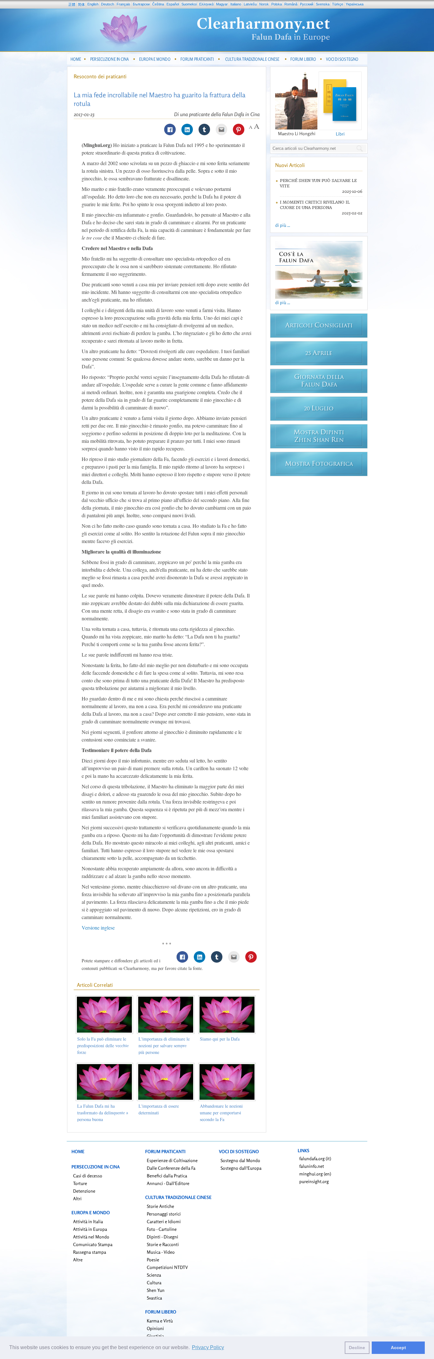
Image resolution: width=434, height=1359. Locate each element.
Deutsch (107, 4)
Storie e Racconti (163, 1244)
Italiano (235, 4)
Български (141, 4)
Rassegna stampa (89, 1252)
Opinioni (155, 1328)
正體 (71, 4)
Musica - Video (161, 1252)
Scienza (154, 1275)
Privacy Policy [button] (208, 1347)
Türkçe (337, 4)
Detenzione (84, 1191)
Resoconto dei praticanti (100, 76)
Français (123, 4)
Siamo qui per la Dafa (220, 1039)
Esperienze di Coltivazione (172, 1160)
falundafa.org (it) (315, 1158)
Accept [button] (398, 1347)
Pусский (306, 4)
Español (172, 4)
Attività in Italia (88, 1221)
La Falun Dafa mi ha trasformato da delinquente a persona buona (102, 1112)
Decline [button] (357, 1347)
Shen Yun (156, 1290)
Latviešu (250, 4)
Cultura (154, 1282)
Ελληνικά (206, 4)
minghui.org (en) (315, 1173)
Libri (340, 133)
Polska (276, 4)
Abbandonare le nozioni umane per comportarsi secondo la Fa (221, 1112)
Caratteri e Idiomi (164, 1221)
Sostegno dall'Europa (240, 1168)
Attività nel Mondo (91, 1236)
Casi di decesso (87, 1175)
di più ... (282, 225)
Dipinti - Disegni (162, 1236)
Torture (80, 1183)
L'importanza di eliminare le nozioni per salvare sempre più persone (164, 1045)
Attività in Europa (90, 1229)
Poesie (153, 1259)
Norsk (264, 4)
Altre (78, 1259)
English (92, 4)
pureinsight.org (314, 1181)
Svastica (154, 1297)
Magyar (222, 4)
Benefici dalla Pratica (167, 1175)
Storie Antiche (160, 1206)
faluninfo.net (311, 1166)
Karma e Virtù (160, 1320)
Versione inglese (98, 927)
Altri (77, 1198)
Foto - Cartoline (162, 1229)
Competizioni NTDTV (167, 1267)
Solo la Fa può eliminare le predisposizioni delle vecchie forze (103, 1045)
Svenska (322, 4)
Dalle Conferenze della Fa (171, 1168)
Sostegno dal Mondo (240, 1160)
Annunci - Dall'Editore (168, 1183)
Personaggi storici (164, 1213)
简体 (81, 4)
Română (290, 4)
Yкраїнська (354, 4)
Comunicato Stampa (92, 1244)
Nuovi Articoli (290, 165)
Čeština (158, 4)
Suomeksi (189, 4)
